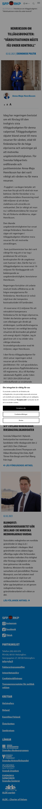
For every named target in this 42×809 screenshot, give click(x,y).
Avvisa (21, 420)
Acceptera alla (21, 408)
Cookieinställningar (21, 414)
